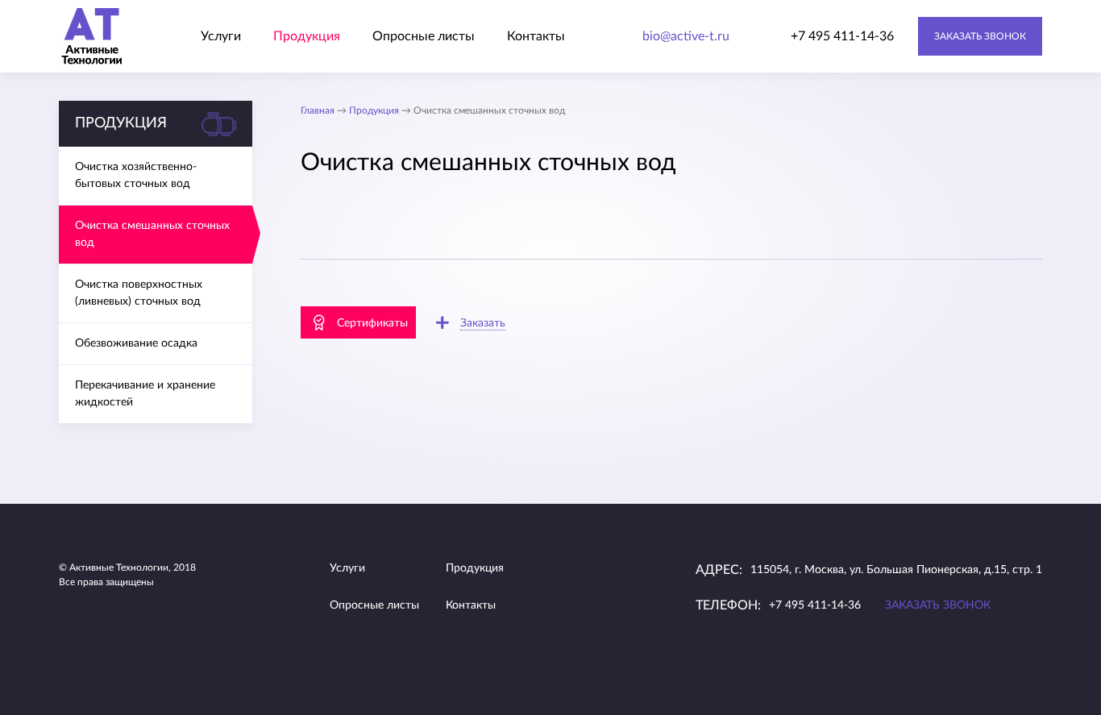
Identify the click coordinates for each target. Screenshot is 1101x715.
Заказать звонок (980, 36)
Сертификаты (372, 323)
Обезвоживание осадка (136, 343)
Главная (317, 110)
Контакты (536, 36)
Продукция (306, 36)
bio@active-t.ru (685, 36)
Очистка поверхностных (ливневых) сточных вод (138, 293)
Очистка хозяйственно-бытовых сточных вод (136, 175)
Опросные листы (423, 36)
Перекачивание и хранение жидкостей (145, 394)
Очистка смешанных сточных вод (152, 234)
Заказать (482, 323)
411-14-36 (842, 36)
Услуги (221, 36)
